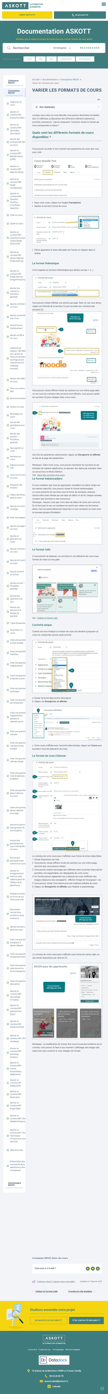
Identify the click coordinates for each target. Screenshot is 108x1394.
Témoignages (58, 1350)
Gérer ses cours (60, 1258)
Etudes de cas (44, 1350)
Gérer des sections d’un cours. (51, 475)
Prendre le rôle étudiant (80, 1291)
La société (32, 1350)
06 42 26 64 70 (56, 1376)
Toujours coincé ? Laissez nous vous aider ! (56, 1281)
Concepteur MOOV (69, 79)
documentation (50, 79)
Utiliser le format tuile (47, 1291)
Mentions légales (72, 1350)
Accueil (36, 79)
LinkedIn (56, 1386)
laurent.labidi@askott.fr (56, 1381)
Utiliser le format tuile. (47, 618)
